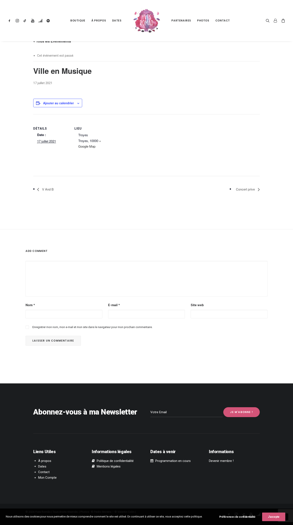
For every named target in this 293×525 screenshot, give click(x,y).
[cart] (282, 20)
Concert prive (246, 189)
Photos (203, 20)
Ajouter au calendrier (58, 103)
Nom (30, 305)
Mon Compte (47, 478)
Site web (197, 305)
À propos (98, 20)
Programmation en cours (173, 461)
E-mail (114, 305)
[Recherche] (269, 20)
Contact (222, 20)
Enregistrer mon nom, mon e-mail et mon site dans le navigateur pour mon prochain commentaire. (92, 327)
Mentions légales (109, 466)
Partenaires (181, 20)
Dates (117, 20)
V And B (47, 189)
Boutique (77, 20)
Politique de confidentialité (115, 461)
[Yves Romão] (146, 20)
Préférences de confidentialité (237, 516)
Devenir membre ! (221, 461)
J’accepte (273, 516)
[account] (275, 20)
